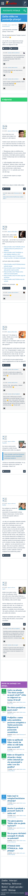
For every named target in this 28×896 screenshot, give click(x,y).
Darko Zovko (11, 829)
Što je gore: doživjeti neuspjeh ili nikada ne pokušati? (16, 835)
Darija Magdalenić (16, 628)
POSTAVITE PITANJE (11, 11)
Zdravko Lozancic (12, 817)
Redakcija (9, 736)
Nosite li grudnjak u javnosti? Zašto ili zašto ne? (16, 810)
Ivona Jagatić (15, 645)
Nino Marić (15, 231)
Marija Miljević (12, 770)
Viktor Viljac (15, 131)
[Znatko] (11, 3)
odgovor (9, 131)
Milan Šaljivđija (12, 854)
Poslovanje (22, 734)
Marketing (6, 884)
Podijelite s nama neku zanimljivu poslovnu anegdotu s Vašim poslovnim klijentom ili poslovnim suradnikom (16, 724)
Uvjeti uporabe (15, 887)
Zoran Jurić (11, 713)
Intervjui (13, 880)
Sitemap (12, 890)
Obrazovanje (16, 193)
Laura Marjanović (12, 842)
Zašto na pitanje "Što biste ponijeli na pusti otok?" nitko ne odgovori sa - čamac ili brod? (16, 695)
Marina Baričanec (16, 52)
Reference (16, 884)
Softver (21, 749)
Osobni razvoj (22, 702)
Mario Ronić (15, 67)
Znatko (5, 880)
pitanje (9, 24)
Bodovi (5, 887)
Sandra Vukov (10, 750)
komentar (9, 52)
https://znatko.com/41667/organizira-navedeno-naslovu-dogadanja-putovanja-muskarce (14, 456)
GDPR (4, 890)
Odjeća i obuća (23, 815)
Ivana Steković (7, 26)
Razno (16, 24)
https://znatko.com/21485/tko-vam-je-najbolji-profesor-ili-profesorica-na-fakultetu (14, 248)
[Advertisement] (14, 112)
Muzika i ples (22, 828)
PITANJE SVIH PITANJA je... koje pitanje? (15, 848)
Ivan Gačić (15, 331)
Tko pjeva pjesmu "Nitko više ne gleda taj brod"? (16, 823)
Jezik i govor (22, 853)
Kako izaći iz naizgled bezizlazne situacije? (16, 798)
